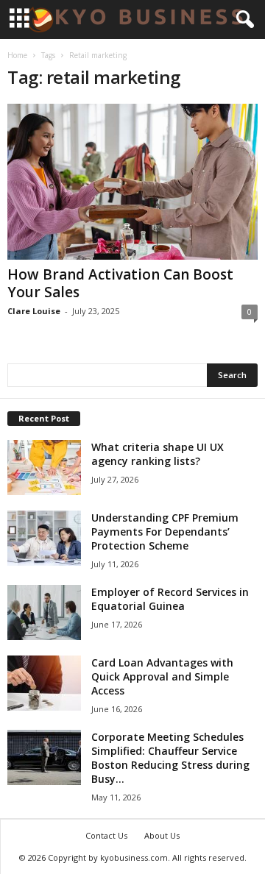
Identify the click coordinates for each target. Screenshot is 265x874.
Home (17, 55)
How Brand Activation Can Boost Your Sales (120, 283)
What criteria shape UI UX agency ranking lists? (157, 454)
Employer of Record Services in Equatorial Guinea (170, 599)
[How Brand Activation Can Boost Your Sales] (132, 182)
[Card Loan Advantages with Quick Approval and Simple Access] (44, 683)
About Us (162, 835)
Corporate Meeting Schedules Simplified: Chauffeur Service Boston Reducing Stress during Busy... (170, 758)
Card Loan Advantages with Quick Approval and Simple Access (162, 676)
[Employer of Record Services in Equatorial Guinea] (44, 612)
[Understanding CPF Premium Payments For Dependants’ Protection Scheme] (44, 538)
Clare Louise (33, 310)
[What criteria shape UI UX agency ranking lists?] (44, 467)
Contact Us (106, 835)
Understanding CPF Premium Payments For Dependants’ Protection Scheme (165, 532)
